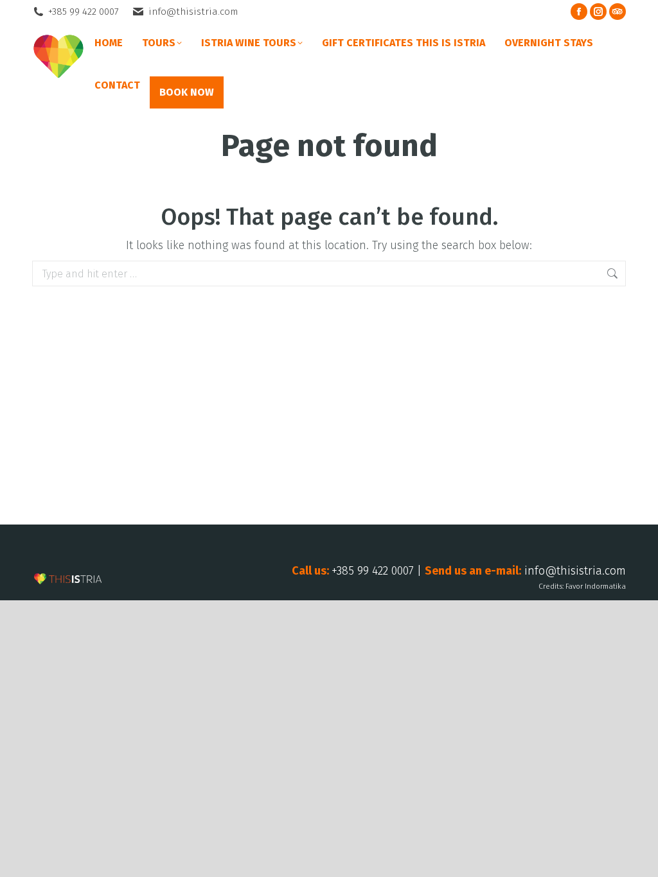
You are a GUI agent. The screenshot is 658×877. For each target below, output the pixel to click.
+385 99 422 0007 (83, 11)
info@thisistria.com (193, 11)
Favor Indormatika (595, 586)
